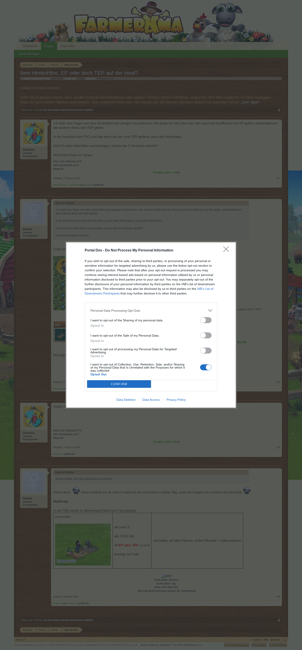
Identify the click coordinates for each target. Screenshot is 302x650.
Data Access (151, 399)
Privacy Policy (176, 399)
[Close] (227, 250)
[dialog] (151, 325)
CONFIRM (119, 384)
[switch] (206, 320)
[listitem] (151, 310)
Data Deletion (126, 399)
